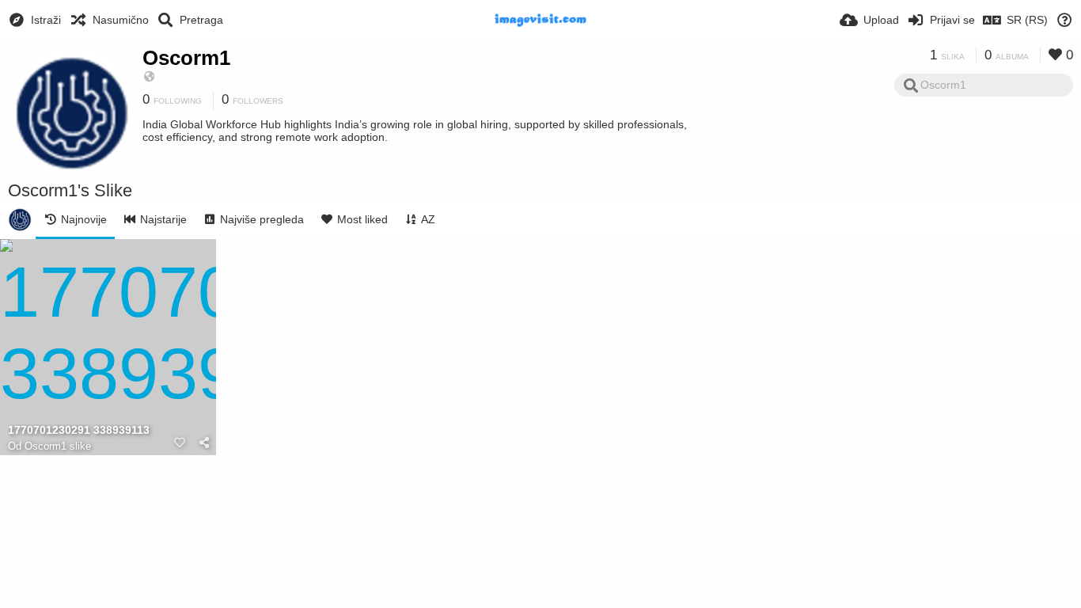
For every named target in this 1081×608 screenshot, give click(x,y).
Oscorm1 (186, 58)
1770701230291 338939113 (79, 430)
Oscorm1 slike (58, 446)
